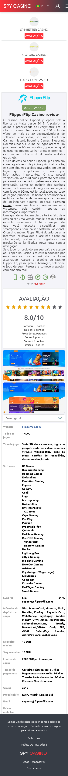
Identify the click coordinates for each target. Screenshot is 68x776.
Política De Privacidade (34, 744)
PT (45, 6)
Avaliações (34, 35)
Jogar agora (34, 107)
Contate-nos (34, 768)
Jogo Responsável (34, 761)
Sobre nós (34, 737)
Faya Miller (39, 283)
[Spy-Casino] (17, 6)
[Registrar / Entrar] (58, 6)
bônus (25, 191)
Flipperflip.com (31, 426)
